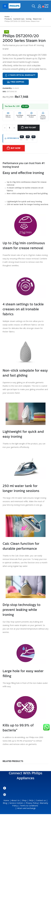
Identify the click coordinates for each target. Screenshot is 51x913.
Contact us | (41, 800)
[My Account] (40, 6)
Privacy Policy (32, 803)
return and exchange (26, 808)
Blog (5, 803)
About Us (15, 800)
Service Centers (16, 803)
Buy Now (15, 148)
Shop (24, 800)
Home (6, 800)
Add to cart (30, 128)
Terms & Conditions (29, 805)
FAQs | (32, 800)
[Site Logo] (14, 6)
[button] (5, 6)
